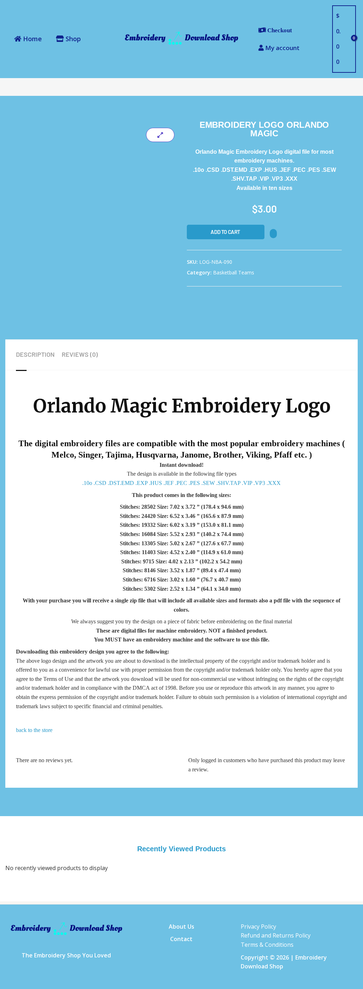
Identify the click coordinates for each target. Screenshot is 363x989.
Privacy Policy (258, 926)
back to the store (34, 730)
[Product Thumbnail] (160, 135)
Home (31, 38)
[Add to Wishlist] (273, 233)
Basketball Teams (233, 272)
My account (282, 48)
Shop (72, 38)
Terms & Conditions (267, 945)
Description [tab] (35, 354)
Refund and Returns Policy (276, 935)
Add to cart (225, 232)
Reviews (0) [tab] (80, 354)
